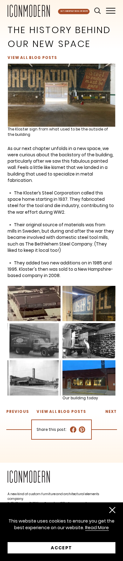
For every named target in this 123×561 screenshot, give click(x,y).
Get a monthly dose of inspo (74, 11)
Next (111, 411)
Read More (97, 528)
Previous (17, 411)
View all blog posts (32, 57)
